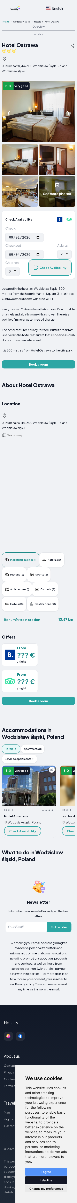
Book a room (38, 364)
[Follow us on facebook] (20, 1036)
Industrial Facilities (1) (23, 559)
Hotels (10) (17, 604)
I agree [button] (46, 1172)
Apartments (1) (33, 748)
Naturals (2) (55, 559)
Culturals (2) (47, 589)
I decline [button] (46, 1180)
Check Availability (53, 267)
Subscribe (59, 927)
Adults (62, 245)
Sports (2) (41, 574)
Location (38, 34)
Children (12, 262)
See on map (15, 435)
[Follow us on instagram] (8, 1036)
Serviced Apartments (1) (19, 758)
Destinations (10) (45, 604)
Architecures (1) (19, 589)
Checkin (11, 228)
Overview (38, 26)
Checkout (13, 245)
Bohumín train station (22, 619)
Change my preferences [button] (46, 1188)
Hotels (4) (11, 748)
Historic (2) (17, 574)
